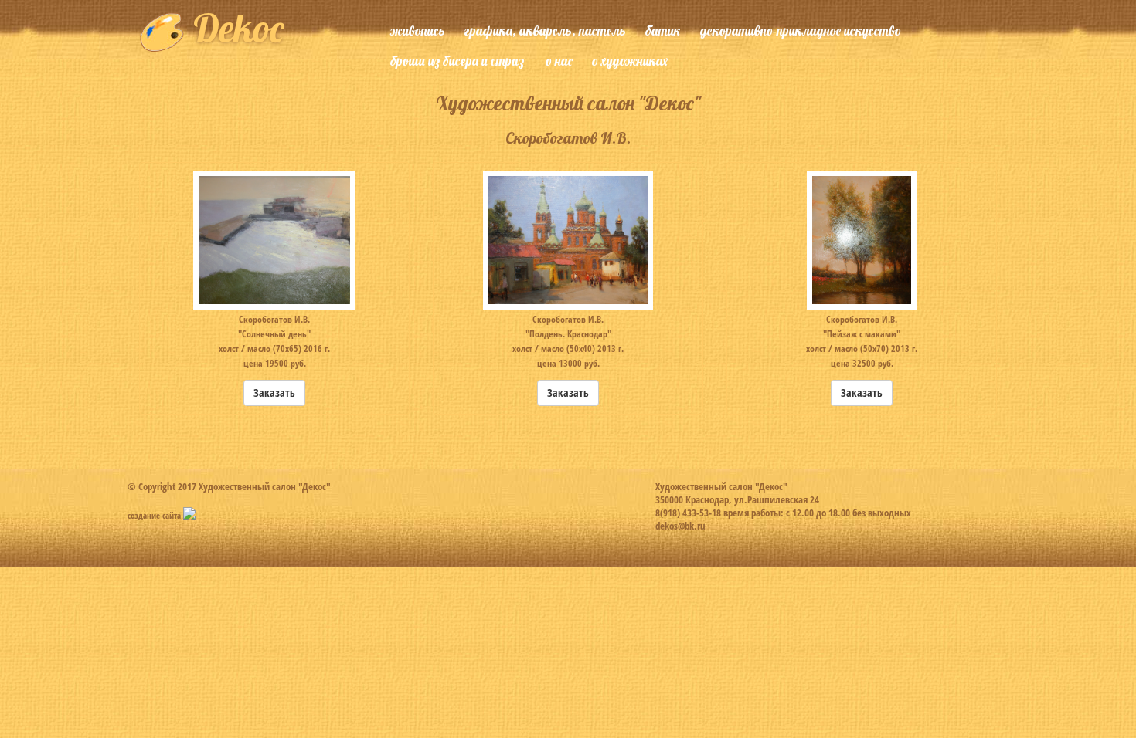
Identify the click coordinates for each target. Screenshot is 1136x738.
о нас (559, 60)
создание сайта (155, 515)
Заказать (274, 392)
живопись (417, 30)
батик (663, 30)
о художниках (630, 60)
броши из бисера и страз (457, 60)
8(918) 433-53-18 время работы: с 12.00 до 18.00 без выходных (783, 513)
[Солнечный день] (274, 238)
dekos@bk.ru (680, 526)
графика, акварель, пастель (545, 30)
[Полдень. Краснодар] (568, 238)
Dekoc (234, 28)
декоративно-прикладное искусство (800, 30)
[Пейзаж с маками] (862, 238)
